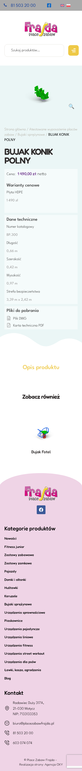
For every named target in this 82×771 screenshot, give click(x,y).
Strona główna (15, 129)
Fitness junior (14, 547)
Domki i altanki (15, 579)
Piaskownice (13, 620)
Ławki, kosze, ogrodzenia (22, 670)
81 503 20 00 (23, 733)
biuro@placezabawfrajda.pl (33, 723)
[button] (73, 50)
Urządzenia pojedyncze (22, 629)
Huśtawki (11, 588)
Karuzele (10, 596)
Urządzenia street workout (24, 653)
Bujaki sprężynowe (31, 135)
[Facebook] (41, 509)
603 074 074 (22, 743)
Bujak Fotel (41, 451)
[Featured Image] (41, 429)
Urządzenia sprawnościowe (24, 612)
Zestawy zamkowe (18, 563)
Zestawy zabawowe (19, 555)
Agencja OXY (54, 764)
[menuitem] (62, 5)
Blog (7, 678)
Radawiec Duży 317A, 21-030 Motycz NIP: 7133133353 (28, 708)
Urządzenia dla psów (20, 662)
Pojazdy (10, 571)
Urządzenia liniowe (18, 637)
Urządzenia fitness (18, 645)
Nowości (10, 538)
